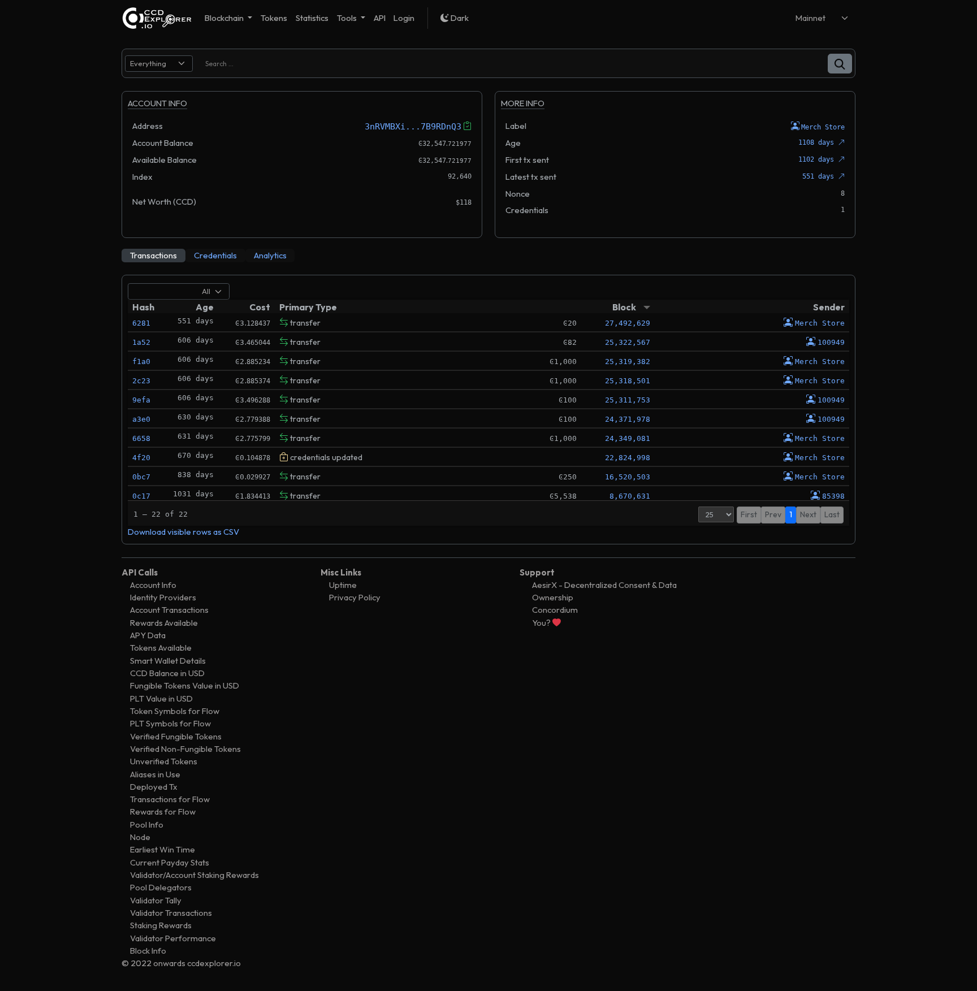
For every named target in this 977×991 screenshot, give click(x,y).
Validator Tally (155, 900)
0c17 (141, 496)
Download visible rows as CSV (183, 531)
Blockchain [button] (225, 17)
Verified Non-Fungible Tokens (185, 748)
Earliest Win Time (162, 849)
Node (140, 837)
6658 (141, 438)
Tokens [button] (274, 17)
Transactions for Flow (170, 799)
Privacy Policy (355, 597)
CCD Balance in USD (167, 673)
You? (542, 622)
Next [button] (808, 514)
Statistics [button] (312, 17)
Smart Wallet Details (168, 660)
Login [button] (404, 17)
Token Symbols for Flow (174, 711)
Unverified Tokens (163, 761)
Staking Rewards (161, 925)
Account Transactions (169, 609)
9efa (141, 400)
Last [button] (832, 514)
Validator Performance (173, 938)
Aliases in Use (155, 774)
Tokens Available (161, 647)
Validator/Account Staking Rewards (194, 874)
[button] (840, 63)
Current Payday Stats (169, 862)
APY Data (148, 635)
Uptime (343, 584)
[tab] (153, 255)
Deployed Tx (154, 786)
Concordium (555, 609)
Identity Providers (163, 597)
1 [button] (790, 514)
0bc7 (141, 477)
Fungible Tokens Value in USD (184, 685)
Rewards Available (164, 622)
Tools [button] (347, 17)
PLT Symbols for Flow (170, 723)
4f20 (141, 457)
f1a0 (141, 361)
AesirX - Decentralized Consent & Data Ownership (604, 591)
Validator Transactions (171, 912)
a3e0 (141, 419)
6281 (141, 323)
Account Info (153, 584)
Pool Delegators (161, 887)
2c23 (141, 381)
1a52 (141, 342)
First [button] (749, 514)
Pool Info (146, 824)
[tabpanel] (488, 409)
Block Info (148, 950)
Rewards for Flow (163, 811)
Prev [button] (773, 514)
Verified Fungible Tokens (176, 736)
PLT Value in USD (161, 698)
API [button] (380, 17)
